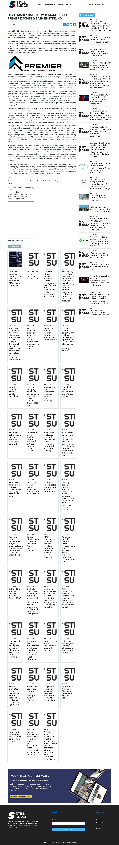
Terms (98, 820)
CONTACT (69, 4)
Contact (99, 829)
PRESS (60, 4)
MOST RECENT (50, 4)
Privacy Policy (101, 823)
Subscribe (68, 829)
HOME (39, 4)
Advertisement (101, 826)
